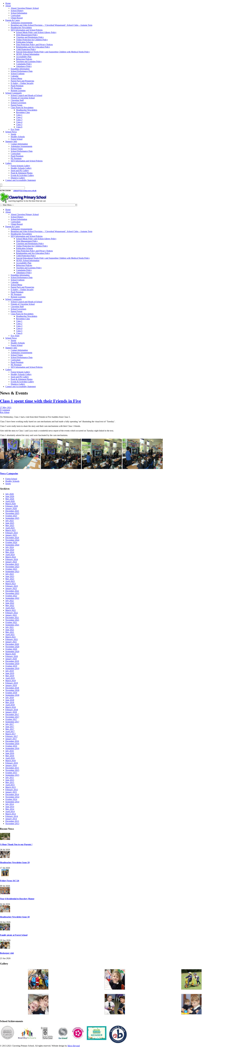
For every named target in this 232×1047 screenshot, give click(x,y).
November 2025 (12, 513)
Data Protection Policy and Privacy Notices (34, 44)
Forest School (16, 139)
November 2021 (12, 620)
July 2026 (9, 494)
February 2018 (11, 710)
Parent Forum (16, 105)
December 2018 (12, 688)
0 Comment (5, 410)
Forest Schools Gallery (20, 166)
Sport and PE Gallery (20, 170)
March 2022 (10, 610)
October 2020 (11, 649)
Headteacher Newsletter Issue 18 (15, 917)
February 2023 (11, 586)
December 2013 (12, 821)
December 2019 (12, 661)
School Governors (18, 103)
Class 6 (19, 127)
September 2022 (12, 598)
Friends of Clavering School (23, 98)
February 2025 (11, 533)
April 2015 (10, 785)
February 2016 (11, 763)
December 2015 (12, 768)
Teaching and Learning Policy (29, 61)
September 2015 (12, 775)
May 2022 (9, 605)
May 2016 (9, 756)
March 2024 (10, 557)
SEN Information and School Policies (27, 30)
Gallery (8, 163)
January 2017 (11, 739)
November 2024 (12, 540)
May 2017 (9, 729)
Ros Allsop (4, 412)
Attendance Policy (24, 66)
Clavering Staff (17, 100)
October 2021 (11, 622)
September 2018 (12, 695)
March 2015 (10, 787)
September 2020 (12, 651)
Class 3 (19, 119)
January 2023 (11, 588)
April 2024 (10, 554)
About (8, 6)
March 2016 (10, 760)
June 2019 (9, 673)
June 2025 (9, 523)
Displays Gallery (18, 178)
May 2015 (9, 782)
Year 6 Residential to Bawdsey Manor (17, 899)
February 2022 (11, 613)
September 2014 (12, 802)
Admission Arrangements (21, 23)
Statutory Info (11, 141)
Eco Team (15, 129)
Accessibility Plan (23, 56)
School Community (13, 93)
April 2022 (10, 608)
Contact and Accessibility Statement (20, 180)
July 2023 (9, 574)
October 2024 (11, 542)
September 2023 (12, 571)
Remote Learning (18, 90)
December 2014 (12, 794)
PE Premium (16, 88)
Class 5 (19, 124)
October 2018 (11, 693)
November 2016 (12, 743)
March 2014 (10, 814)
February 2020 (11, 656)
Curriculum (15, 15)
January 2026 (11, 508)
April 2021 (10, 634)
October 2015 (11, 773)
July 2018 (9, 697)
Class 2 (19, 117)
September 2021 (12, 625)
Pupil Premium (17, 86)
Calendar (14, 76)
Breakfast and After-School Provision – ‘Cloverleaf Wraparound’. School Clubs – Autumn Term (51, 25)
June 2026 (9, 496)
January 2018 (11, 712)
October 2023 (11, 569)
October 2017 (11, 719)
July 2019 (9, 671)
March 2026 (10, 503)
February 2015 (11, 789)
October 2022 (11, 596)
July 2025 (9, 520)
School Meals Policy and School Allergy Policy (36, 32)
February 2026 (11, 506)
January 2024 (11, 562)
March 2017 (10, 734)
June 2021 (9, 630)
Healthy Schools (18, 136)
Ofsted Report (17, 18)
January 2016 (11, 765)
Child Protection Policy (26, 49)
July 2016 (9, 751)
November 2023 (12, 567)
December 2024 (12, 537)
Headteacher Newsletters (21, 27)
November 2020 (12, 646)
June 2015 (9, 780)
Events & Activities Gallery (22, 175)
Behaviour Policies (24, 59)
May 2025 (9, 525)
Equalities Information (20, 69)
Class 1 (19, 115)
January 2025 (11, 535)
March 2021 (10, 637)
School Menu (16, 78)
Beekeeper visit (7, 953)
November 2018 (12, 690)
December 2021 (12, 617)
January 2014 (11, 819)
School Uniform (17, 73)
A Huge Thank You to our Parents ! (16, 844)
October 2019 (11, 666)
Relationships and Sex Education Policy (33, 47)
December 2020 (12, 644)
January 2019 (11, 685)
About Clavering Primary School (25, 8)
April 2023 (10, 581)
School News (11, 132)
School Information (19, 13)
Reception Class (23, 112)
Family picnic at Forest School (13, 935)
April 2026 (10, 501)
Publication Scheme (24, 42)
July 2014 (9, 804)
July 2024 (9, 547)
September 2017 (12, 722)
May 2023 (9, 579)
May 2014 (9, 809)
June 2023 (9, 576)
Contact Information (19, 144)
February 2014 (11, 816)
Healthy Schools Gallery (21, 168)
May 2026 (9, 499)
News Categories (9, 473)
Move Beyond (74, 1046)
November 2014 (12, 797)
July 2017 (9, 724)
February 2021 (11, 639)
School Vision (17, 149)
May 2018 (9, 702)
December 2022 (12, 591)
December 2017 (12, 714)
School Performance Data (21, 71)
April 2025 (10, 528)
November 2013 (12, 823)
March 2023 (10, 583)
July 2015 (9, 777)
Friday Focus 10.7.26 (9, 881)
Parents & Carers (12, 20)
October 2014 (11, 799)
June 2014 (9, 806)
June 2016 (9, 753)
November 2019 (12, 663)
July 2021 (9, 627)
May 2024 (9, 552)
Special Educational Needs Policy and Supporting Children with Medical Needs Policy (53, 52)
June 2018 (9, 700)
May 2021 (9, 632)
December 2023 (12, 564)
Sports (13, 134)
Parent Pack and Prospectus (22, 81)
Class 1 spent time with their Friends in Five (40, 401)
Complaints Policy (24, 64)
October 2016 (11, 746)
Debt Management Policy (27, 35)
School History (17, 10)
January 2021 (11, 642)
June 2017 (9, 726)
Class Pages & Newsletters (22, 107)
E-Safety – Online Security (22, 83)
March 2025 (10, 530)
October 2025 (11, 516)
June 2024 (9, 550)
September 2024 (12, 545)
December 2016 (12, 741)
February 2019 (11, 683)
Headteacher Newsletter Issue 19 (15, 862)
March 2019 (10, 680)
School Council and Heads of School (26, 95)
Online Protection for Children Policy (32, 40)
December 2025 (12, 511)
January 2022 (11, 615)
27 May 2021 (5, 407)
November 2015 (12, 770)
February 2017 (11, 736)
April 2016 (10, 758)
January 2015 (11, 792)
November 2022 (12, 593)
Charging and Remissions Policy (30, 37)
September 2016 (12, 748)
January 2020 (11, 659)
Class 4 (19, 122)
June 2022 (9, 603)
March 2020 (10, 654)
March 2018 (10, 707)
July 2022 (9, 600)
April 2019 (10, 678)
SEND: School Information (27, 54)
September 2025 (12, 518)
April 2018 (10, 705)
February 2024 (11, 559)
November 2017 (12, 717)
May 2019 (9, 676)
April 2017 (10, 731)
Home (8, 3)
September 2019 (12, 668)
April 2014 (10, 811)
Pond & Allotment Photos (21, 173)
